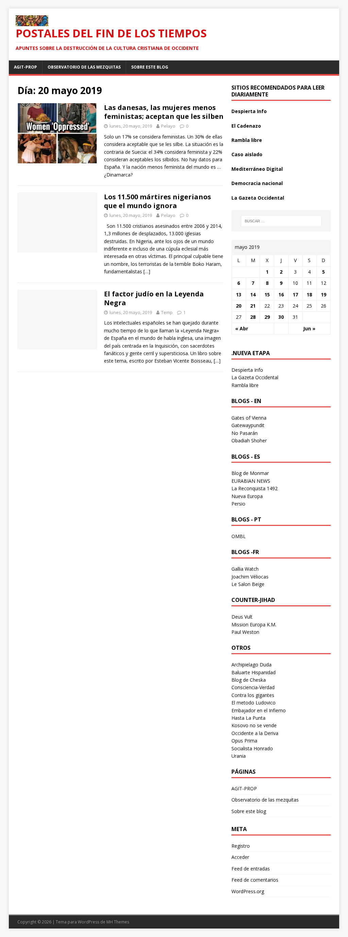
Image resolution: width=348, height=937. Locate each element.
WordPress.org (247, 891)
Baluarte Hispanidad (253, 672)
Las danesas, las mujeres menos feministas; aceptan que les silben (164, 112)
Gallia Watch (245, 569)
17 (295, 294)
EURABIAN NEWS (250, 481)
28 (253, 317)
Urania (238, 756)
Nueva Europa (247, 496)
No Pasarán (244, 433)
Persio (238, 503)
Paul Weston (245, 632)
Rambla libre (246, 140)
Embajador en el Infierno (258, 710)
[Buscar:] (281, 221)
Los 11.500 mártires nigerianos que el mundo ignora (157, 201)
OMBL (238, 536)
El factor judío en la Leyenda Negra (154, 298)
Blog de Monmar (250, 473)
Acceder (240, 857)
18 (309, 294)
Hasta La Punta (248, 718)
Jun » (309, 328)
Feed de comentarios (254, 880)
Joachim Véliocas (249, 576)
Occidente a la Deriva (254, 733)
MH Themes (117, 922)
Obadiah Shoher (249, 440)
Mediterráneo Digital (257, 169)
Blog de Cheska (248, 680)
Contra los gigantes (252, 695)
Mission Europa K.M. (253, 624)
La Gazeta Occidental (257, 198)
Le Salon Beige (247, 584)
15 (267, 294)
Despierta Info (249, 111)
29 (267, 317)
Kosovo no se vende (254, 725)
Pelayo (168, 126)
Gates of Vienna (248, 418)
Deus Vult (242, 616)
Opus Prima (244, 740)
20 (238, 305)
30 (281, 317)
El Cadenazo (246, 126)
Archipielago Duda (251, 664)
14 (253, 294)
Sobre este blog (149, 67)
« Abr (241, 328)
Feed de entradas (250, 868)
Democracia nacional (257, 183)
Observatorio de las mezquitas (84, 67)
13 (238, 294)
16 (281, 294)
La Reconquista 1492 (254, 488)
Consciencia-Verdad (253, 687)
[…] (146, 271)
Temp (167, 312)
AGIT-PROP (25, 67)
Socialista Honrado (252, 748)
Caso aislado (246, 154)
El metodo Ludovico (253, 702)
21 (253, 305)
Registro (240, 846)
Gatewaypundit (247, 425)
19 (323, 294)
